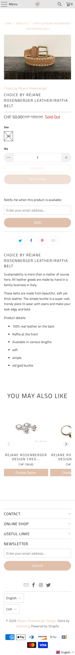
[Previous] (9, 444)
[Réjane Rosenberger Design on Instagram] (41, 585)
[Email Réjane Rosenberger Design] (26, 585)
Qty (6, 148)
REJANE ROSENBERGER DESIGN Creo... (26, 456)
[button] (65, 652)
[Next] (66, 444)
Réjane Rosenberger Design (36, 620)
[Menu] (2, 4)
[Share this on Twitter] (20, 240)
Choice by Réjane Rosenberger (25, 88)
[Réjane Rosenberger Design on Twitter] (48, 585)
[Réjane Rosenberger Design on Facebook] (33, 585)
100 (8, 136)
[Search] (60, 4)
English (11, 597)
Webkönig (23, 626)
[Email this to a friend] (53, 240)
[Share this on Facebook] (31, 240)
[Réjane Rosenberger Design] (37, 4)
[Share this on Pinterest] (42, 240)
